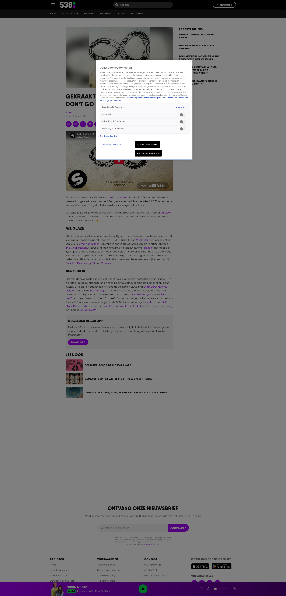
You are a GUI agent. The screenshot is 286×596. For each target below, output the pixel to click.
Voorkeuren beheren (111, 144)
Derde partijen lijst (108, 136)
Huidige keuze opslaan (147, 144)
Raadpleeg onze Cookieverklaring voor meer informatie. (152, 98)
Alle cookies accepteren (148, 153)
